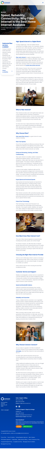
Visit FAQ (19, 426)
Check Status (29, 416)
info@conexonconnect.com (25, 403)
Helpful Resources (27, 426)
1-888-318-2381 (21, 413)
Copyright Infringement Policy (6, 441)
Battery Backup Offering (22, 439)
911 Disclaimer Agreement (6, 439)
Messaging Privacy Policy (6, 443)
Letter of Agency (32, 437)
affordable (18, 351)
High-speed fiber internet (22, 136)
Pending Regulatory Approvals (22, 437)
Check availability (5, 71)
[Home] (5, 2)
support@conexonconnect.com (26, 414)
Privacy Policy (3, 437)
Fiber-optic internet (21, 57)
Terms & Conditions (11, 437)
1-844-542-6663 (21, 401)
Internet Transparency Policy (34, 439)
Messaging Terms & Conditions (29, 441)
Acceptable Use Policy (17, 441)
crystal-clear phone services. (32, 65)
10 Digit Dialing (14, 439)
